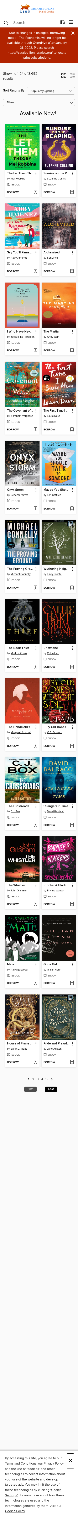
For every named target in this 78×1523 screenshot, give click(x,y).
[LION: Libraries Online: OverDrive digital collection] (39, 8)
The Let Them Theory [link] (20, 173)
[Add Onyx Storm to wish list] (35, 509)
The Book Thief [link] (18, 648)
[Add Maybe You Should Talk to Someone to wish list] (71, 509)
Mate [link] (10, 964)
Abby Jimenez (19, 257)
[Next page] (51, 1079)
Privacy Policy (53, 1463)
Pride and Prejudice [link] (56, 1043)
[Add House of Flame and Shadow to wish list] (35, 1062)
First (30, 1089)
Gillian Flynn (54, 969)
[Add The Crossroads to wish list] (35, 825)
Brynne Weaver (55, 890)
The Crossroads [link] (18, 806)
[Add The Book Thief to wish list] (35, 667)
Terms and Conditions (20, 1463)
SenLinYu (52, 257)
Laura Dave (53, 416)
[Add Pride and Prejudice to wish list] (71, 1062)
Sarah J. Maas (19, 1048)
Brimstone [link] (50, 648)
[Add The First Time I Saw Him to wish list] (71, 429)
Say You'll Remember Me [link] (20, 252)
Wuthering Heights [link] (56, 569)
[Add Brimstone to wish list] (71, 667)
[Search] (6, 22)
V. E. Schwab (54, 732)
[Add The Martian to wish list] (71, 350)
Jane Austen (54, 1048)
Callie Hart (53, 653)
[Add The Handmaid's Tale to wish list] (35, 746)
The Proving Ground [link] (20, 569)
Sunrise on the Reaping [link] (56, 173)
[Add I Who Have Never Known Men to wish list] (35, 350)
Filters (11, 102)
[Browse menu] (71, 22)
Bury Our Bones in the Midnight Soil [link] (56, 727)
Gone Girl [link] (50, 964)
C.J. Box (15, 811)
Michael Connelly (21, 574)
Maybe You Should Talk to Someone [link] (56, 490)
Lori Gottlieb (54, 495)
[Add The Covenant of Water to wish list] (35, 429)
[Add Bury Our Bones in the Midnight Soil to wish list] (71, 746)
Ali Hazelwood (19, 969)
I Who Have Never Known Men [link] (20, 332)
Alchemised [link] (51, 252)
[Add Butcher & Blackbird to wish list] (71, 904)
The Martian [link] (52, 332)
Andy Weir (53, 337)
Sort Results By (14, 91)
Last (51, 1089)
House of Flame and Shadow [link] (20, 1043)
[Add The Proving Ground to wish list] (35, 588)
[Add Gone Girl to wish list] (71, 983)
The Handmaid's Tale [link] (20, 727)
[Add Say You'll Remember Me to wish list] (35, 271)
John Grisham (19, 890)
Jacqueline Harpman (23, 337)
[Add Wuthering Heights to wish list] (71, 588)
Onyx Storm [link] (15, 490)
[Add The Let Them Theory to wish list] (35, 192)
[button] (63, 77)
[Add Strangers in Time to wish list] (71, 825)
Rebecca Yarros (19, 495)
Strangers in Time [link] (55, 806)
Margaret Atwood (21, 732)
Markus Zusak (19, 653)
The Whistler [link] (16, 885)
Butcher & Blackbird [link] (56, 885)
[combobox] (30, 23)
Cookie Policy (15, 1511)
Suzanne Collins (56, 178)
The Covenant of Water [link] (20, 411)
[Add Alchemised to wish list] (71, 271)
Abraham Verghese (22, 416)
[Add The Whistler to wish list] (35, 904)
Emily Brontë (54, 574)
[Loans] (62, 23)
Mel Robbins (18, 178)
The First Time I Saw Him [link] (56, 411)
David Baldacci (55, 811)
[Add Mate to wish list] (35, 983)
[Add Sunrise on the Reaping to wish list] (71, 192)
